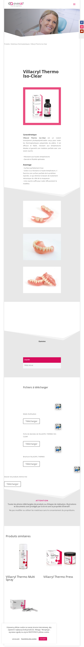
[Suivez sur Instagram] (82, 27)
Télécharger (31, 421)
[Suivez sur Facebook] (82, 22)
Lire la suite (15, 639)
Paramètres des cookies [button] (29, 639)
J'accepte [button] (43, 639)
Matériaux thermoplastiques (20, 44)
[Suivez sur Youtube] (82, 31)
